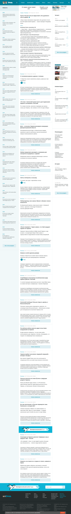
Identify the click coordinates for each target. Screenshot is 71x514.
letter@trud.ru (41, 511)
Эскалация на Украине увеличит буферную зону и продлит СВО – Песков (34, 437)
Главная (22, 2)
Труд (24, 82)
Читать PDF (63, 8)
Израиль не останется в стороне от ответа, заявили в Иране (35, 462)
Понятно (62, 512)
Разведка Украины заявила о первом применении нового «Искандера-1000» (9, 68)
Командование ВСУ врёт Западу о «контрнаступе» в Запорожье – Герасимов (9, 163)
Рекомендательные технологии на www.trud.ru (54, 497)
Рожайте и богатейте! (59, 39)
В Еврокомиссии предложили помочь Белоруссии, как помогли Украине (61, 107)
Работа (43, 2)
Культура (62, 2)
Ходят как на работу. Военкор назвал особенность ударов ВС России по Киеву (9, 92)
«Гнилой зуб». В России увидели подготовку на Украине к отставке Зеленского (9, 171)
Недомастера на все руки (60, 114)
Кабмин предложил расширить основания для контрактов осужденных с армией (33, 153)
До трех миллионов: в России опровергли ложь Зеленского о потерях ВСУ (33, 405)
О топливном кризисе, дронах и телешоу (31, 76)
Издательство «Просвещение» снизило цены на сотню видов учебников (8, 77)
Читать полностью (35, 93)
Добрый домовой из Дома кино (61, 26)
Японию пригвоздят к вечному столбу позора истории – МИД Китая (61, 185)
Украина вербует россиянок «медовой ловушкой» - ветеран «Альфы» (34, 355)
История (26, 497)
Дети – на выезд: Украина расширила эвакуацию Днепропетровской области (34, 127)
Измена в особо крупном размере (29, 253)
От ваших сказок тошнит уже (29, 8)
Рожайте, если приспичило (44, 8)
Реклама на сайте (54, 493)
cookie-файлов (37, 512)
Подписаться (63, 487)
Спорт (44, 493)
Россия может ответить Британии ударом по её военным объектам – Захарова (9, 107)
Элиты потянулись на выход (28, 177)
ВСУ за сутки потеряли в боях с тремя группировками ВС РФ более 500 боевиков (9, 124)
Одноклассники (63, 496)
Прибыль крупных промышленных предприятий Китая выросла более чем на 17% (9, 15)
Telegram (61, 497)
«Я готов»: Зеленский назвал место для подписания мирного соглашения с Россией (35, 102)
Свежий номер (30, 2)
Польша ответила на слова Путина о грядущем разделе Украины (33, 379)
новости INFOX (57, 64)
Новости (38, 2)
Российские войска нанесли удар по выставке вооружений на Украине (33, 329)
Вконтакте (62, 493)
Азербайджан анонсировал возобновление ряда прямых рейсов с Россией (34, 278)
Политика (55, 2)
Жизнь (49, 2)
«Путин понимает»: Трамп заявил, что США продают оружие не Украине (35, 227)
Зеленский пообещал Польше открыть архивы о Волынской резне (34, 302)
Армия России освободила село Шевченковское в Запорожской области (8, 154)
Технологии (45, 497)
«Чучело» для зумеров (60, 20)
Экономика (36, 496)
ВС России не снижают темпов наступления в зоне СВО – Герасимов (8, 214)
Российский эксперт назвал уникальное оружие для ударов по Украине (9, 32)
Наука (44, 496)
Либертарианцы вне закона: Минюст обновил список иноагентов (35, 201)
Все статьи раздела (9, 245)
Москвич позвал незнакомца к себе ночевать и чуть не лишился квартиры (9, 23)
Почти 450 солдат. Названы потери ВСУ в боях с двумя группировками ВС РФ (9, 115)
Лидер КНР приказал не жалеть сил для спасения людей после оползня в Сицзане (9, 132)
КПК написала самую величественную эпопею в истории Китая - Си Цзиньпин (61, 177)
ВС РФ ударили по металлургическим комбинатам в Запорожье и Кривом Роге (8, 237)
